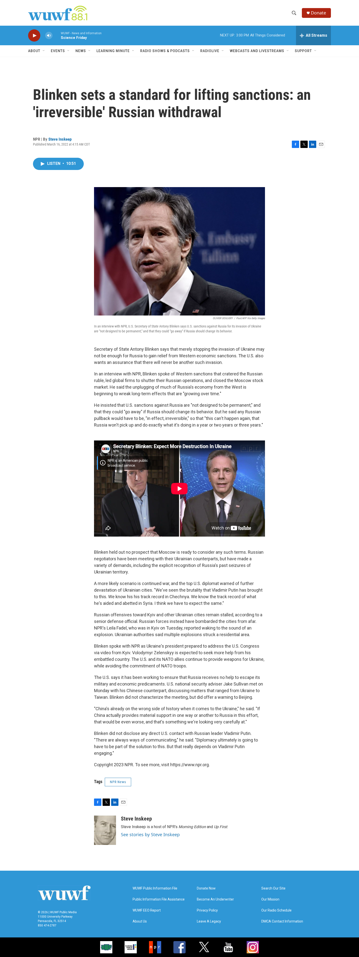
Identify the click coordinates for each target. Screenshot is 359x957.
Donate (318, 12)
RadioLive (209, 51)
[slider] (56, 35)
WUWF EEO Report (147, 910)
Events (58, 51)
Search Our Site (273, 888)
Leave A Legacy (209, 921)
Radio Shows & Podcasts (165, 51)
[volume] (49, 35)
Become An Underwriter (215, 899)
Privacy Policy (207, 910)
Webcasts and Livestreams (257, 51)
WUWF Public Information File (155, 888)
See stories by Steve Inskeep (150, 834)
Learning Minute (113, 51)
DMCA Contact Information (282, 921)
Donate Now (206, 888)
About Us (140, 921)
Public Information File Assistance (159, 899)
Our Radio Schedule (276, 910)
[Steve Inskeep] (105, 830)
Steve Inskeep (60, 139)
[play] (34, 35)
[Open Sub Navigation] (44, 51)
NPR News (118, 782)
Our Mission (270, 899)
